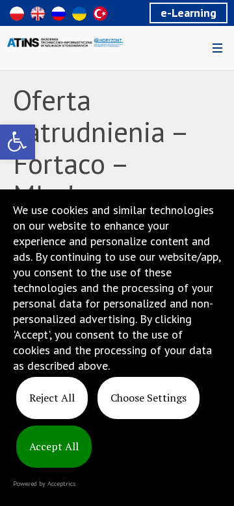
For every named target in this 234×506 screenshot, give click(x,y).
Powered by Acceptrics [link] (44, 483)
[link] (17, 142)
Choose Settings (148, 398)
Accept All (54, 446)
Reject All (52, 398)
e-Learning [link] (188, 12)
